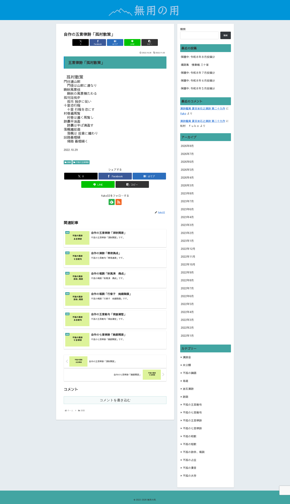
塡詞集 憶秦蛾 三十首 (195, 65)
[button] (149, 42)
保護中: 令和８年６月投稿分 (198, 80)
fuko (183, 113)
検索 (183, 29)
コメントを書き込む (115, 400)
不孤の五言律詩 (82, 162)
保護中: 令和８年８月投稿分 (198, 57)
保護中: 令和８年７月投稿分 (198, 73)
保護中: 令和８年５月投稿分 (198, 88)
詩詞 (69, 162)
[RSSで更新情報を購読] (119, 202)
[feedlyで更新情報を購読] (112, 202)
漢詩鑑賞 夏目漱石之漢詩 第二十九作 (202, 108)
